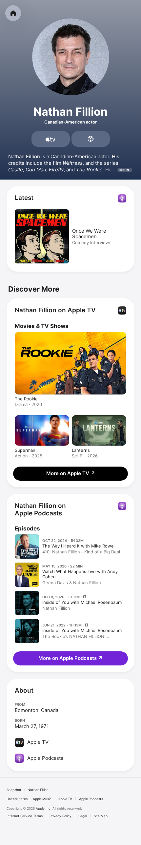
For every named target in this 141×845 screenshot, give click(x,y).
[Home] (13, 13)
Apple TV (65, 798)
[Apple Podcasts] (90, 139)
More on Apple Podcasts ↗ (70, 658)
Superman (25, 450)
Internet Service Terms (25, 815)
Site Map (101, 815)
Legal (82, 815)
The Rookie (26, 398)
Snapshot (14, 790)
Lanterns (81, 450)
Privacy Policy (60, 815)
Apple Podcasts (91, 798)
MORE (124, 170)
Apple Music (42, 798)
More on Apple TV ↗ (70, 473)
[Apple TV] (50, 139)
